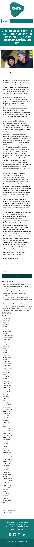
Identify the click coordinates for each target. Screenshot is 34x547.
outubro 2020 (7, 461)
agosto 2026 (6, 318)
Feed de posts (7, 508)
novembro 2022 (7, 409)
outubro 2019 (6, 483)
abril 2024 (5, 379)
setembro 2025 (7, 342)
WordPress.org (7, 512)
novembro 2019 (7, 481)
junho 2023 (6, 396)
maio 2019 (6, 494)
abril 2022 (5, 424)
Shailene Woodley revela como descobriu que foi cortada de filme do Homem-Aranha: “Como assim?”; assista (16, 287)
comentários (15, 72)
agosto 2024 (6, 370)
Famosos (7, 72)
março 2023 (6, 403)
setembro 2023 (7, 390)
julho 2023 (6, 394)
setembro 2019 (7, 485)
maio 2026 (6, 324)
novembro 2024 (7, 364)
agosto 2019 (6, 487)
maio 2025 (6, 351)
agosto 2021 (6, 439)
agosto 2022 (6, 416)
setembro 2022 (7, 413)
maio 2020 (6, 472)
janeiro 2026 (6, 333)
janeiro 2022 (6, 431)
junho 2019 (6, 491)
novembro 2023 (7, 385)
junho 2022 (6, 420)
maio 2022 (6, 422)
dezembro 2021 (7, 433)
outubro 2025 (6, 340)
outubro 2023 (6, 387)
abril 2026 (5, 327)
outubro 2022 (6, 411)
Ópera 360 (17, 545)
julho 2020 (6, 468)
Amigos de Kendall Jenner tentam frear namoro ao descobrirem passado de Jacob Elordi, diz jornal (17, 309)
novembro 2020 (7, 459)
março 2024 (6, 381)
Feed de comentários (9, 510)
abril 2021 (5, 448)
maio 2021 (6, 446)
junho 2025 (6, 348)
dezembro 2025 (7, 335)
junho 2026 (6, 322)
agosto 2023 (6, 392)
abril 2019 (5, 496)
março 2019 (6, 498)
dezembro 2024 (7, 361)
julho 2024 (6, 372)
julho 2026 (6, 320)
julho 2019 (5, 489)
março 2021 (6, 450)
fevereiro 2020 (7, 474)
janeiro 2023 (6, 407)
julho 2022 (6, 418)
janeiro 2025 (6, 359)
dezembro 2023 (7, 383)
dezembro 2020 (7, 457)
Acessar (5, 506)
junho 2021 (6, 444)
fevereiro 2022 (7, 429)
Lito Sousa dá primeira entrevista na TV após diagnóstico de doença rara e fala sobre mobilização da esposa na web (17, 300)
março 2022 (6, 426)
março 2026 (6, 329)
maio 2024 (6, 377)
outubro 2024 (6, 366)
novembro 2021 (7, 435)
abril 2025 (5, 353)
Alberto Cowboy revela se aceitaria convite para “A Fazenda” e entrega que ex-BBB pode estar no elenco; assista (17, 293)
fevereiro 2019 (7, 500)
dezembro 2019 (7, 478)
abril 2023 (5, 400)
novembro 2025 (7, 337)
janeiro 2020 (6, 476)
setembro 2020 (7, 463)
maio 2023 (6, 398)
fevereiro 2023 (7, 405)
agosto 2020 (6, 465)
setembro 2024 (7, 368)
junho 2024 (6, 374)
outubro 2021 (6, 437)
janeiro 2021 (6, 455)
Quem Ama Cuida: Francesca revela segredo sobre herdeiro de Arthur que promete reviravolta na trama (17, 305)
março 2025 (6, 355)
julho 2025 (6, 346)
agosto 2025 (6, 344)
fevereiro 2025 (7, 357)
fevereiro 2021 (7, 452)
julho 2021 (5, 442)
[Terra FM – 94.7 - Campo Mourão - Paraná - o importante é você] (17, 9)
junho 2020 (6, 470)
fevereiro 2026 (7, 331)
